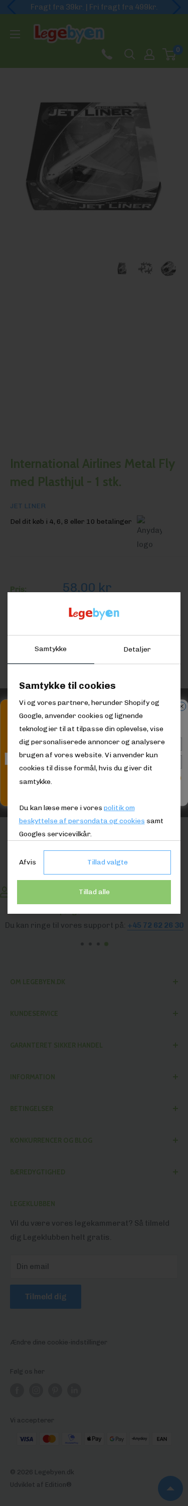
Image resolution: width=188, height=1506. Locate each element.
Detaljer (137, 649)
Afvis (27, 862)
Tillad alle (94, 892)
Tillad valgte (107, 862)
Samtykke (51, 649)
